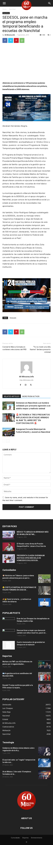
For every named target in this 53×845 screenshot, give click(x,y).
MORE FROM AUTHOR (30, 396)
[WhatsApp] (21, 40)
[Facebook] (4, 40)
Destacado (13, 318)
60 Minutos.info (10, 35)
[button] (4, 3)
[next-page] (7, 441)
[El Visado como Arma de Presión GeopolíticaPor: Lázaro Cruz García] (8, 546)
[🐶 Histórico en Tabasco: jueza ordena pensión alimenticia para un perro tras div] (44, 578)
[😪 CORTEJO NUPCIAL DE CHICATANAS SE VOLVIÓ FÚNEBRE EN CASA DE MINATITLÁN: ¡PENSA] (44, 590)
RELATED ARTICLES (11, 396)
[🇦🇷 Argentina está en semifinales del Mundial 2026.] (44, 676)
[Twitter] (10, 40)
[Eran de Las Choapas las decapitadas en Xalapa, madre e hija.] (8, 621)
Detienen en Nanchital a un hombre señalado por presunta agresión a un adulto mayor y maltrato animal (33, 406)
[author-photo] (26, 373)
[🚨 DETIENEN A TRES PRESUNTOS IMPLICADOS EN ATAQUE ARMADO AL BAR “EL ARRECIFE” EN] (8, 417)
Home (4, 9)
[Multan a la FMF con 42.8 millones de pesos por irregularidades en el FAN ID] (44, 664)
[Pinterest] (16, 40)
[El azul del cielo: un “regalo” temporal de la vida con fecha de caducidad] (44, 763)
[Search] (49, 3)
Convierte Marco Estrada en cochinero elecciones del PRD (14, 348)
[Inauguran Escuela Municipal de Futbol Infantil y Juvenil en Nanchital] (8, 432)
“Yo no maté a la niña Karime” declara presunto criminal (40, 349)
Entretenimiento (36, 838)
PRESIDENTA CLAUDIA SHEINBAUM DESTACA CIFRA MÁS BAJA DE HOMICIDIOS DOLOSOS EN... (31, 558)
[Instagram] (27, 385)
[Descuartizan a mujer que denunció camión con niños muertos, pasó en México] (8, 633)
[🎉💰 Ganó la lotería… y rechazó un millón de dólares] (44, 602)
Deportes (25, 838)
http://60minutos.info (26, 380)
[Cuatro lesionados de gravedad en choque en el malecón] (8, 645)
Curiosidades (15, 838)
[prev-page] (4, 441)
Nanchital (12, 9)
